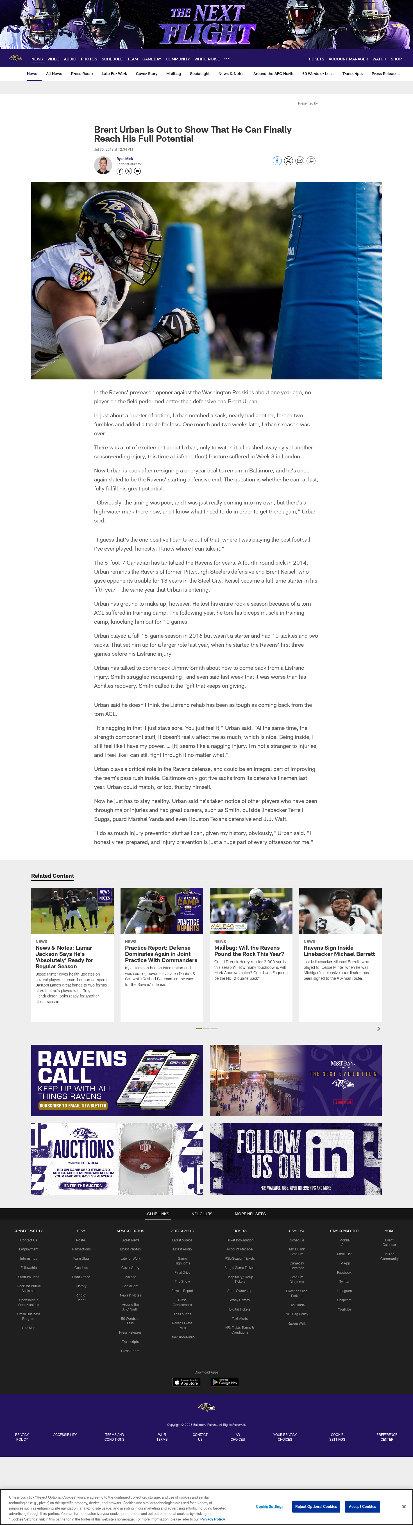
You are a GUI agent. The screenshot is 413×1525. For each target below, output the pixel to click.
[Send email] (299, 163)
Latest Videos (182, 1240)
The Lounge (182, 1314)
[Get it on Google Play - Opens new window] (225, 1385)
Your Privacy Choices (285, 1437)
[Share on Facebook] (277, 163)
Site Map (28, 1328)
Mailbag (130, 1277)
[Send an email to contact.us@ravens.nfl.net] (137, 171)
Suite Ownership (239, 1291)
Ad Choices (238, 1437)
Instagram (344, 1291)
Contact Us (28, 1240)
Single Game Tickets (239, 1268)
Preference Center (386, 1437)
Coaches (81, 1268)
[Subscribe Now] (117, 1080)
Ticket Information (240, 1240)
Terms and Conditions (114, 1437)
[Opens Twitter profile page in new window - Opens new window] (128, 171)
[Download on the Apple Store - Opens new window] (186, 1383)
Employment (28, 1249)
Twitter (344, 1281)
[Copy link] (311, 161)
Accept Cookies (362, 1506)
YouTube (344, 1309)
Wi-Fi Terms (162, 1437)
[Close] (404, 1507)
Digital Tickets (239, 1309)
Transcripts (130, 1341)
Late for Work (130, 1258)
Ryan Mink (125, 158)
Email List (344, 1254)
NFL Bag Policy (297, 1314)
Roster (81, 1240)
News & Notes (130, 1295)
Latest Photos (130, 1249)
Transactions (81, 1249)
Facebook (344, 1272)
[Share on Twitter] (288, 163)
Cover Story (130, 1268)
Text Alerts (240, 1318)
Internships (28, 1258)
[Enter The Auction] (117, 1159)
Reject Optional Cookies (316, 1506)
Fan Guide (297, 1305)
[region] (206, 1507)
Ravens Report (182, 1291)
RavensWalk (297, 1323)
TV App (344, 1263)
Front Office (81, 1277)
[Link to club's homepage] (15, 58)
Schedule (297, 1240)
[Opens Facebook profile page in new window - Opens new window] (120, 171)
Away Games (240, 1300)
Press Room (130, 1351)
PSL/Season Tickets (240, 1258)
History (81, 1286)
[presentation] (379, 1030)
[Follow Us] (296, 1159)
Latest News (130, 1240)
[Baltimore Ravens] (206, 1408)
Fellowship (29, 1268)
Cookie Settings (337, 1437)
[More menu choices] (226, 58)
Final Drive (182, 1272)
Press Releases (130, 1332)
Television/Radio (182, 1337)
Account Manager (240, 1249)
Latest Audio (182, 1249)
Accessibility (65, 1434)
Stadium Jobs (28, 1277)
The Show (182, 1281)
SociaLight (130, 1286)
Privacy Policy (22, 1437)
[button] (199, 1029)
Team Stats (81, 1258)
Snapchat (344, 1300)
